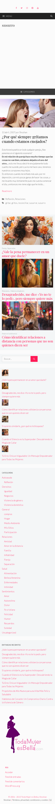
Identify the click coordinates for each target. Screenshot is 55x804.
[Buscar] (34, 359)
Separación (11, 248)
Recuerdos (9, 623)
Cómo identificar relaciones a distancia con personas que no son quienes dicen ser (27, 341)
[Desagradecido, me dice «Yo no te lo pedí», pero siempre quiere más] (27, 285)
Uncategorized (9, 632)
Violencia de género (17, 291)
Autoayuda (7, 477)
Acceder (9, 772)
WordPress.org (12, 786)
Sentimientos (8, 591)
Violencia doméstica (13, 505)
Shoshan (7, 800)
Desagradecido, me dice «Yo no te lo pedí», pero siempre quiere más (27, 296)
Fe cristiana (9, 609)
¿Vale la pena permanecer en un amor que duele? (25, 253)
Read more (7, 191)
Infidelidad (9, 555)
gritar (8, 203)
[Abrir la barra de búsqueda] (51, 16)
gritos (14, 203)
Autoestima (9, 600)
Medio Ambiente (12, 523)
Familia (7, 550)
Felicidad (8, 614)
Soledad (8, 628)
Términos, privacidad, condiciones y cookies (30, 800)
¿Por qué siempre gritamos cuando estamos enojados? (25, 139)
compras (8, 514)
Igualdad (8, 491)
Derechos (6, 486)
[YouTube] (38, 8)
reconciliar (23, 203)
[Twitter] (21, 8)
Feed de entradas (13, 777)
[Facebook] (16, 8)
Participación (10, 532)
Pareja (4, 248)
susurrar (33, 203)
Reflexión (9, 199)
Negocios (8, 496)
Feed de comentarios (15, 781)
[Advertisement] (27, 59)
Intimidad (8, 587)
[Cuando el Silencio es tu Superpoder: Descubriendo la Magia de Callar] (5, 433)
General (6, 509)
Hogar (7, 518)
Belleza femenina (12, 577)
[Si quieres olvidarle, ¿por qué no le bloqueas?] (5, 420)
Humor (7, 618)
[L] (51, 800)
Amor (6, 596)
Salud (4, 568)
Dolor (7, 605)
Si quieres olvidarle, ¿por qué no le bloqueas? (23, 426)
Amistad (8, 541)
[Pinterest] (32, 8)
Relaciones (20, 199)
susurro (42, 203)
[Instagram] (27, 8)
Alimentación (10, 573)
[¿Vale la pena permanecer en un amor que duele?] (27, 243)
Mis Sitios (9, 527)
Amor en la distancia (9, 334)
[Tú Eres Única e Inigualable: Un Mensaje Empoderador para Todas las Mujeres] (5, 450)
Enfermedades (11, 582)
